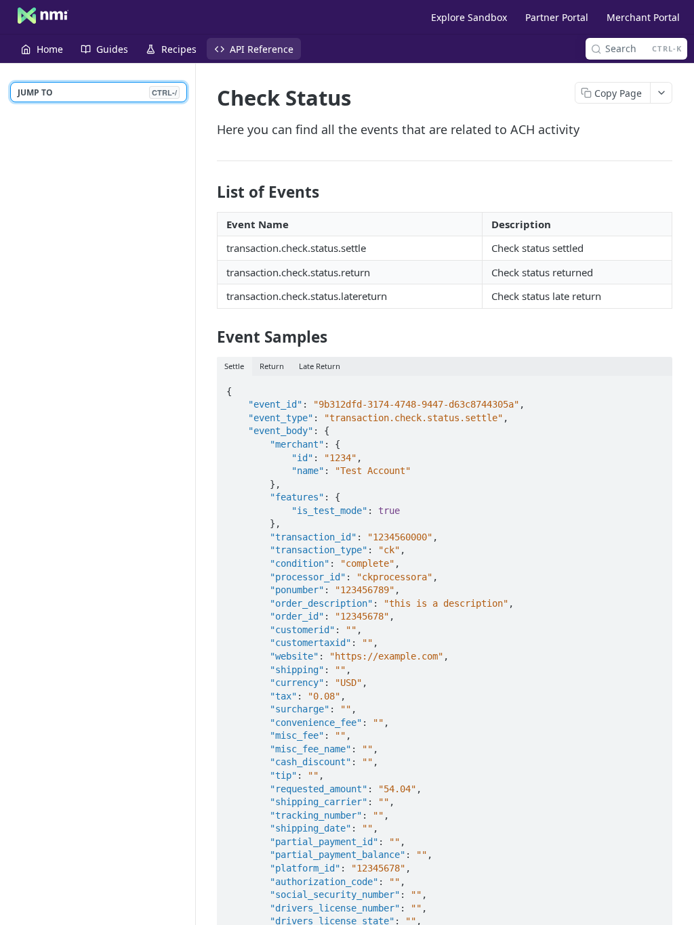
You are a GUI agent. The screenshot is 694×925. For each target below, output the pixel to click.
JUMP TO (97, 92)
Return (272, 366)
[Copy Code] (656, 387)
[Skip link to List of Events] (207, 192)
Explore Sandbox (469, 17)
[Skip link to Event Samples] (207, 337)
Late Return (319, 366)
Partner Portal (556, 17)
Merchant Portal (643, 17)
